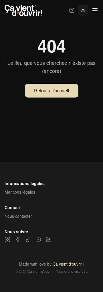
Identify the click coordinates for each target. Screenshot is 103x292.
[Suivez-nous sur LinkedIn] (49, 239)
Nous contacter (18, 216)
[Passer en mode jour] (83, 10)
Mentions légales (20, 192)
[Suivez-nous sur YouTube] (38, 239)
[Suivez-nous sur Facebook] (18, 239)
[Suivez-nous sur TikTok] (28, 239)
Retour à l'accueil (51, 90)
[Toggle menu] (95, 10)
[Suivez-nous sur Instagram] (71, 10)
